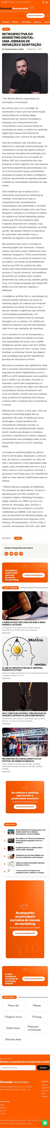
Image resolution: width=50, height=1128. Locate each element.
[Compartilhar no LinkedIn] (6, 554)
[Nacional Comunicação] (37, 1028)
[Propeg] (37, 1017)
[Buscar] (48, 15)
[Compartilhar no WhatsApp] (11, 554)
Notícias (15, 22)
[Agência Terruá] (13, 1017)
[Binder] (37, 1006)
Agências (37, 22)
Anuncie (3, 1111)
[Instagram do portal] (21, 554)
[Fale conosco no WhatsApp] (45, 1122)
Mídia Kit (3, 1108)
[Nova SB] (13, 1006)
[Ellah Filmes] (13, 1028)
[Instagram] (43, 2)
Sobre (2, 1105)
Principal (5, 22)
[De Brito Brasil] (13, 1039)
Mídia (44, 1094)
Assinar (43, 1068)
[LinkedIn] (47, 2)
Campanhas (26, 22)
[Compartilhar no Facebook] (16, 554)
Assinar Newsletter (35, 15)
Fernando (14, 8)
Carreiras (45, 1096)
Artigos (6, 29)
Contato (3, 1114)
